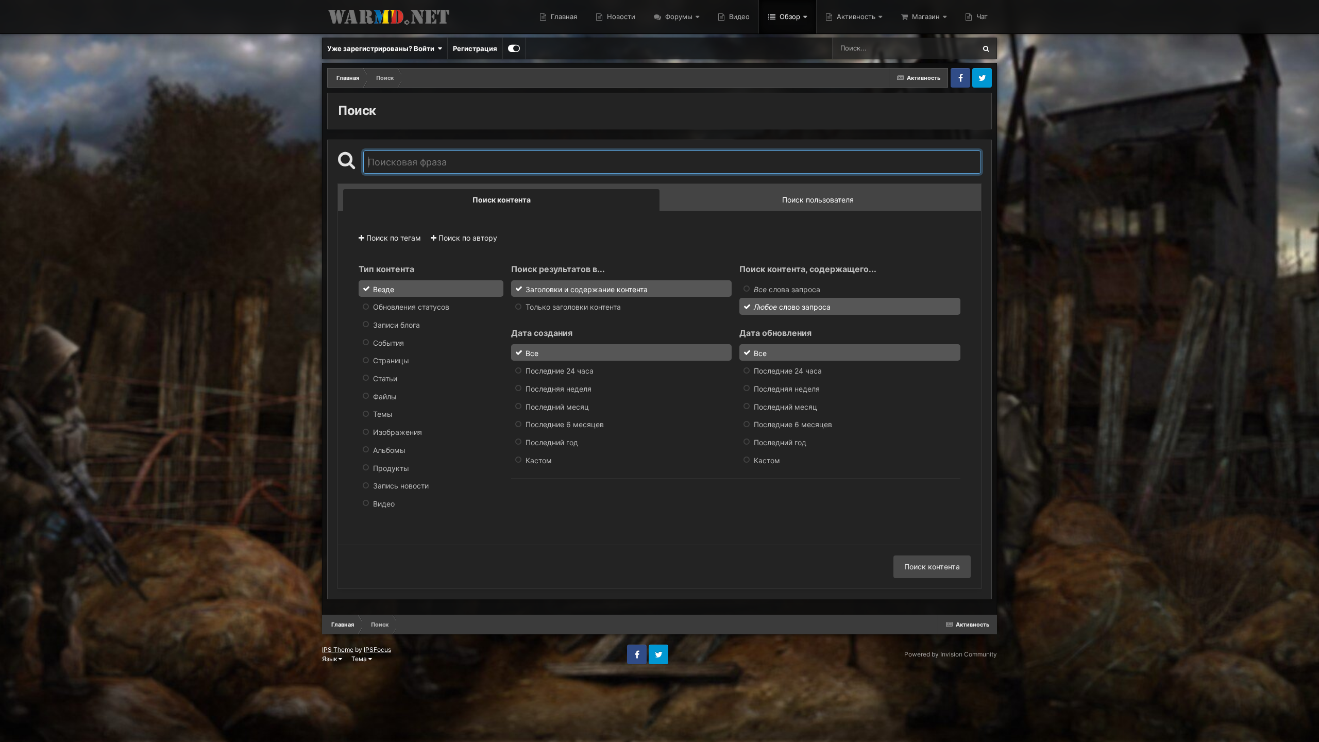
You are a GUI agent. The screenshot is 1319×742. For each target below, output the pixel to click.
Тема (359, 659)
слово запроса (792, 306)
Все (532, 352)
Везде (952, 48)
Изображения (397, 432)
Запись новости (401, 485)
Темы (383, 414)
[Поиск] (986, 48)
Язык (330, 659)
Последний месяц (557, 406)
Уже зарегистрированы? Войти (382, 48)
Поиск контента (932, 566)
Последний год (552, 442)
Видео (738, 16)
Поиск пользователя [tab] (818, 199)
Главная (563, 16)
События (388, 342)
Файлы (385, 396)
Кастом (539, 460)
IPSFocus (377, 649)
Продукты (391, 467)
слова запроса (787, 288)
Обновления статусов (411, 306)
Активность (855, 16)
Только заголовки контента (573, 306)
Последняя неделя (558, 388)
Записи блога (396, 325)
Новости (620, 16)
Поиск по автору (466, 237)
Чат (981, 16)
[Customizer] (514, 48)
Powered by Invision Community (950, 654)
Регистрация (475, 48)
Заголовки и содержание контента (587, 288)
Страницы (391, 360)
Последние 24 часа (560, 370)
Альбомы (389, 450)
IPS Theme (337, 649)
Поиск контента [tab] (501, 199)
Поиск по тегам (392, 237)
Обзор (788, 16)
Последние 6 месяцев (565, 424)
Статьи (385, 378)
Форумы (677, 16)
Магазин (925, 16)
